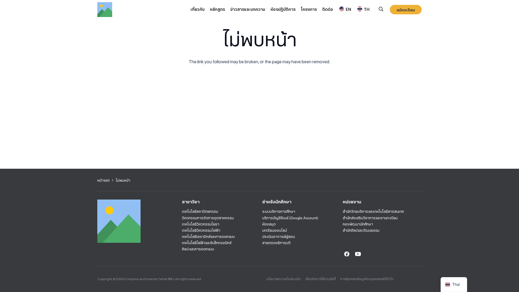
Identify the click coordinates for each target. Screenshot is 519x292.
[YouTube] (358, 254)
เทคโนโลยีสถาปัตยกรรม (200, 211)
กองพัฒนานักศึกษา (358, 224)
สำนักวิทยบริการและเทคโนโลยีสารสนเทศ (373, 211)
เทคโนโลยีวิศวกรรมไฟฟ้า (201, 230)
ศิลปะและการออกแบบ (198, 249)
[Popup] (381, 9)
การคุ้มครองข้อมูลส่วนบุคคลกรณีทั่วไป (367, 279)
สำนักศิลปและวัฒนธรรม (361, 230)
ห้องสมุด (269, 224)
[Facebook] (347, 254)
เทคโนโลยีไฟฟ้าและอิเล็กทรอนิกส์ (206, 243)
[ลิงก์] (104, 9)
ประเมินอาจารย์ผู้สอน (278, 236)
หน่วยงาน (352, 201)
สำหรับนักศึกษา (276, 201)
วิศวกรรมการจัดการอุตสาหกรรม (208, 218)
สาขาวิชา (190, 201)
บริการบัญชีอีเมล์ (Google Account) (290, 218)
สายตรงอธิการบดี (276, 243)
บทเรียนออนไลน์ (274, 230)
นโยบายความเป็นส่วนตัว (284, 279)
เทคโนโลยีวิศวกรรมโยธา (200, 224)
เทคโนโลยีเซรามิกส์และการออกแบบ (208, 236)
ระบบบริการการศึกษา (278, 211)
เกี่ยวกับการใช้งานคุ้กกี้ (320, 279)
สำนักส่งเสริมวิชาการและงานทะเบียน (370, 218)
